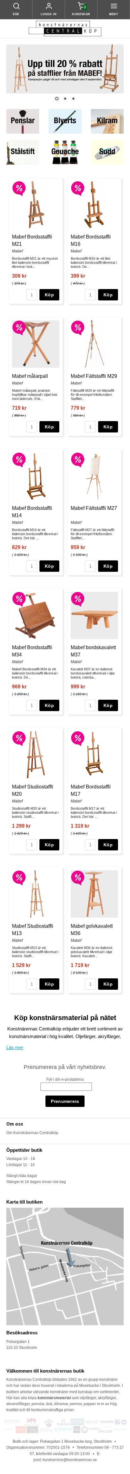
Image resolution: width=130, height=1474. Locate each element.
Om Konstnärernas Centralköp (32, 1133)
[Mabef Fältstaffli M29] (78, 327)
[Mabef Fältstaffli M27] (78, 459)
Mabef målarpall (30, 376)
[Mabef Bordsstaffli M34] (19, 598)
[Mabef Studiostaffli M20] (19, 738)
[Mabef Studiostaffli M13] (19, 877)
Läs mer (14, 1047)
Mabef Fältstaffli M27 (94, 508)
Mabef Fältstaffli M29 (94, 376)
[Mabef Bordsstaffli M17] (78, 738)
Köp (49, 294)
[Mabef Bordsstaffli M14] (19, 459)
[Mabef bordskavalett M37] (78, 598)
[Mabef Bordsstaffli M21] (19, 188)
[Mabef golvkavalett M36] (78, 877)
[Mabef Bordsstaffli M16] (78, 188)
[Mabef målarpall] (19, 327)
